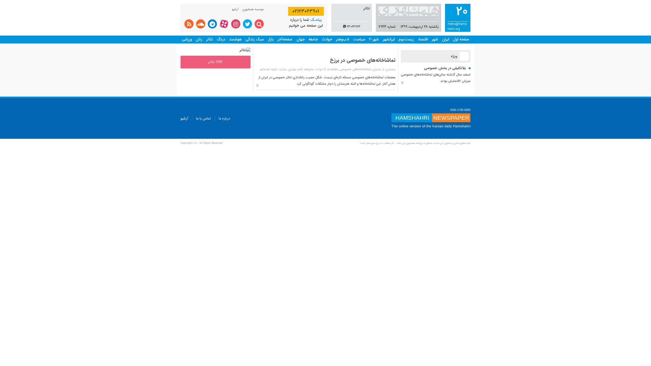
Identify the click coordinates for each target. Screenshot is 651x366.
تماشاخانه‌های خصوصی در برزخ (362, 60)
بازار (271, 39)
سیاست (359, 39)
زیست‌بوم (406, 39)
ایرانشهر (389, 39)
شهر (435, 39)
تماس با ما (203, 118)
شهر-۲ (374, 39)
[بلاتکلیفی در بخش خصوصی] (402, 82)
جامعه (313, 39)
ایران (445, 39)
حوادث (327, 39)
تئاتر (209, 39)
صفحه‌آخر (284, 39)
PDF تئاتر (215, 62)
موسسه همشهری (253, 9)
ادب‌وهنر (342, 39)
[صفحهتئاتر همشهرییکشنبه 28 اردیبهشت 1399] (245, 50)
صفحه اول (461, 39)
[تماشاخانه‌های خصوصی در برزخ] (257, 85)
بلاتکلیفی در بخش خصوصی (445, 68)
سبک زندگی (254, 39)
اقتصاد (423, 39)
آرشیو (235, 9)
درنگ (221, 39)
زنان (199, 39)
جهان (301, 39)
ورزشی (187, 39)
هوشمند (235, 39)
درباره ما (224, 118)
